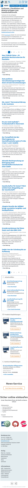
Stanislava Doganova (15, 255)
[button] (20, 2)
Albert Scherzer (21, 212)
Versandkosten (5, 477)
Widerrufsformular (5, 472)
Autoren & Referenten (6, 454)
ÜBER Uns (23, 6)
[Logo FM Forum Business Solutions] (2, 2)
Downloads (7, 35)
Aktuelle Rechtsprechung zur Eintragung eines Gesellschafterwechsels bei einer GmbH (13, 163)
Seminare (3, 461)
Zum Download (12, 286)
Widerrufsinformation (6, 470)
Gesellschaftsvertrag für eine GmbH (15, 299)
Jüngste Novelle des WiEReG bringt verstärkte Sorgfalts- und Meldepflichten (14, 208)
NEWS (6, 6)
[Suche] (9, 2)
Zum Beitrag (6, 74)
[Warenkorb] (25, 2)
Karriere (8, 453)
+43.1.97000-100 (7, 437)
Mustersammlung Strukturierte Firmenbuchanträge (16, 334)
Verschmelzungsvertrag (14, 281)
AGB (2, 468)
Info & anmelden (8, 374)
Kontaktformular (5, 441)
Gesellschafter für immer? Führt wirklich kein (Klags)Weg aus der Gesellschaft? (14, 188)
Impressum (4, 458)
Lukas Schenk (22, 106)
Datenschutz (7, 468)
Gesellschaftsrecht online (7, 32)
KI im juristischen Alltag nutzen (12, 365)
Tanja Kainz (22, 85)
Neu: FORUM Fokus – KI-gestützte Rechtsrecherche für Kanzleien (13, 57)
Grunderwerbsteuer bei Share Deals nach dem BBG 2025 (13, 229)
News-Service (4, 456)
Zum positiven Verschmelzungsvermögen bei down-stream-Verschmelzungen (14, 81)
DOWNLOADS (14, 6)
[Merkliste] (23, 2)
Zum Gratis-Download (14, 309)
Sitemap (7, 473)
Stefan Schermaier (6, 86)
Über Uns (3, 453)
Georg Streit (17, 126)
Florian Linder (6, 107)
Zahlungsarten (5, 405)
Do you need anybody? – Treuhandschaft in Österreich (13, 123)
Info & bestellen (15, 329)
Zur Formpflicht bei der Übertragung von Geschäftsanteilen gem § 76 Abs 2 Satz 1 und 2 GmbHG (14, 140)
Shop (2, 460)
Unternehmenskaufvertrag (15, 290)
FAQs (2, 473)
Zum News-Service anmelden (14, 388)
